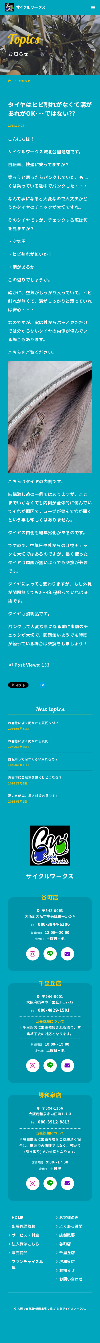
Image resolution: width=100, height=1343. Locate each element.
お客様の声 (69, 1217)
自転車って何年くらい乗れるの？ (33, 759)
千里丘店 (67, 1252)
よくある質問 (71, 1226)
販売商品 (19, 1252)
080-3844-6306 (54, 924)
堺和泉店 (67, 1261)
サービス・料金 (25, 1235)
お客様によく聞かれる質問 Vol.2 (33, 722)
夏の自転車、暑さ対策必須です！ (33, 795)
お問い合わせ (71, 1279)
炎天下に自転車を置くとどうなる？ (35, 777)
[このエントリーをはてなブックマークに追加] (42, 685)
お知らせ (67, 1270)
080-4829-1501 (54, 1010)
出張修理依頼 (23, 1226)
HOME (18, 1217)
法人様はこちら (25, 1243)
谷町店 (65, 1243)
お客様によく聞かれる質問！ (30, 741)
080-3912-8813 (54, 1122)
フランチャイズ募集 (27, 1264)
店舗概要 (67, 1235)
